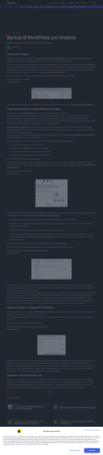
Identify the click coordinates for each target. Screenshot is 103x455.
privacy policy (25, 444)
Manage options (75, 450)
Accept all (92, 450)
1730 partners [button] (13, 436)
